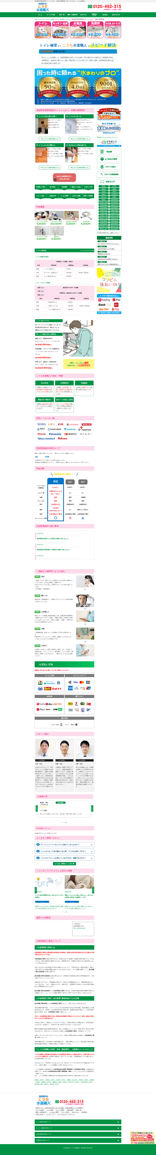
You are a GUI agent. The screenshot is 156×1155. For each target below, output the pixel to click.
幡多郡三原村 (103, 229)
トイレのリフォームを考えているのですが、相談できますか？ (63, 858)
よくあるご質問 (53, 1112)
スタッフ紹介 (41, 196)
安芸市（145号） (84, 1080)
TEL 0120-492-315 (79, 928)
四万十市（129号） (74, 1082)
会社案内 (84, 1112)
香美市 (104, 199)
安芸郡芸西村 (114, 207)
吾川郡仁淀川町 (114, 215)
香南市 (55, 1082)
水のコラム (75, 1112)
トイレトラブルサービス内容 (87, 250)
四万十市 (103, 197)
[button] (61, 822)
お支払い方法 (88, 187)
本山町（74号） (54, 1084)
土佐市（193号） (62, 1082)
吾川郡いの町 (103, 215)
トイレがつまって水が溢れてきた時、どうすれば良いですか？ (63, 851)
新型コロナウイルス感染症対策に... (108, 264)
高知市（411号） (40, 1080)
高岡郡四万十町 (103, 226)
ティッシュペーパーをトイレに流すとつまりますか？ (60, 844)
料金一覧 (78, 1110)
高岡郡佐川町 (114, 218)
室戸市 (114, 186)
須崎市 (114, 191)
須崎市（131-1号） (72, 1080)
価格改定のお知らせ (104, 254)
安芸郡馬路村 (103, 207)
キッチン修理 (60, 1110)
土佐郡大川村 (114, 213)
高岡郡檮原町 (114, 221)
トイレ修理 (49, 1110)
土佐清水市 (114, 194)
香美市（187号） (47, 1082)
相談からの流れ (76, 187)
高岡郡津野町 (114, 223)
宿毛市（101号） (51, 1080)
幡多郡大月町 (114, 226)
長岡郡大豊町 (114, 210)
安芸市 (104, 189)
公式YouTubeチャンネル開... (106, 248)
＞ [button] (92, 808)
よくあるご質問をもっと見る (63, 863)
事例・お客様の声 (41, 1112)
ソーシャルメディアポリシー (66, 1114)
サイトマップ (50, 1114)
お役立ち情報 (76, 196)
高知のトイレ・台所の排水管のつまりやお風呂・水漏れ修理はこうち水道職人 (59, 1108)
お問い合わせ (40, 1114)
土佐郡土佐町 (103, 213)
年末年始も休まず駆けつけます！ (108, 259)
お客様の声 (52, 196)
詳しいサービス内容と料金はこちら (49, 138)
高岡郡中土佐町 (103, 218)
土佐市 (104, 191)
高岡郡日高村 (103, 223)
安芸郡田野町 (114, 202)
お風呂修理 (69, 1110)
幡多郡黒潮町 (114, 229)
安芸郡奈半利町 (103, 202)
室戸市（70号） (61, 1080)
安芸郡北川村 (114, 205)
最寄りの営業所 (88, 196)
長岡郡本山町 (103, 210)
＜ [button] (36, 808)
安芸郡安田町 (103, 205)
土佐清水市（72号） (87, 1082)
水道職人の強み (40, 187)
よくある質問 (64, 196)
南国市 (114, 189)
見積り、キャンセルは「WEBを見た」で (78, 364)
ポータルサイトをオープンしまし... (108, 243)
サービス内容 (40, 1110)
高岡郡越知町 (103, 221)
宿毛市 (104, 194)
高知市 (104, 186)
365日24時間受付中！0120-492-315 (64, 177)
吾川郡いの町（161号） (42, 1084)
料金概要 (64, 187)
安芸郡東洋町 (114, 199)
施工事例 (52, 187)
